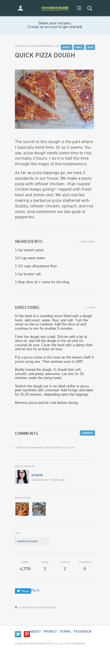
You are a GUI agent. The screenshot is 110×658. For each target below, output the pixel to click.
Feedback (83, 631)
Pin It (35, 590)
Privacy (50, 631)
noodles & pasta (27, 541)
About (35, 631)
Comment (87, 433)
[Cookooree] (55, 15)
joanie (37, 475)
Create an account (43, 27)
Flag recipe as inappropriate (37, 607)
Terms (65, 631)
